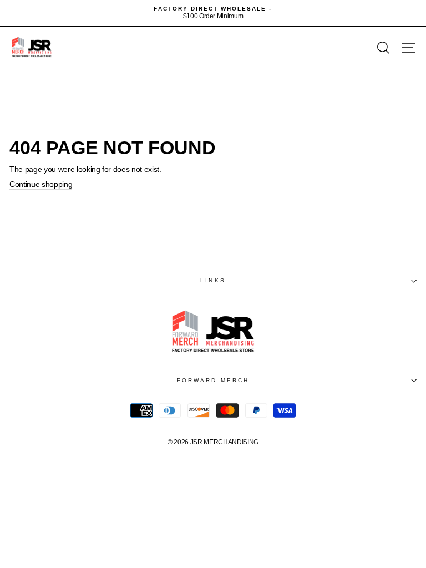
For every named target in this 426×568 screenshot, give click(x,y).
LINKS (212, 280)
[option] (213, 13)
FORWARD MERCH (213, 380)
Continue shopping (40, 184)
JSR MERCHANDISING (224, 442)
